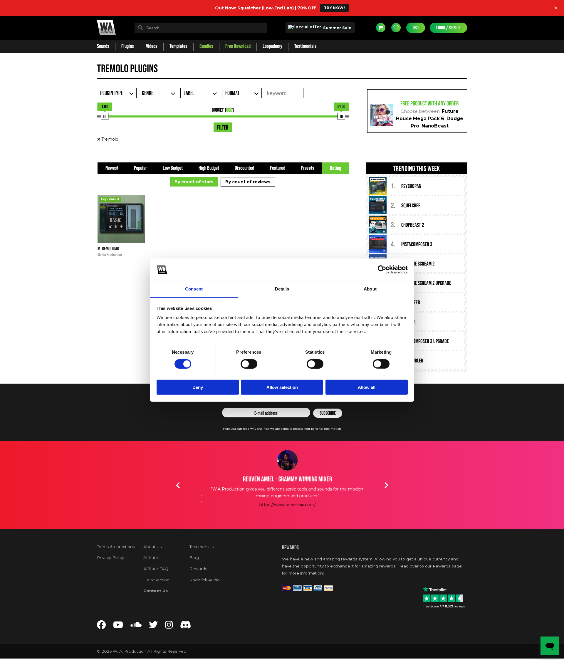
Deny (197, 387)
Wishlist (396, 27)
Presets (307, 168)
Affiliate (150, 557)
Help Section (156, 579)
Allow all (366, 387)
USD (416, 27)
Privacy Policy (110, 557)
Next (386, 485)
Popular (140, 168)
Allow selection (282, 387)
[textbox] (201, 28)
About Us (152, 546)
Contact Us (155, 590)
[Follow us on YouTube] (118, 626)
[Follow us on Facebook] (101, 626)
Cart (380, 27)
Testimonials (201, 546)
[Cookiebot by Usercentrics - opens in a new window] (382, 269)
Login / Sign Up (448, 27)
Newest (111, 168)
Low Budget (173, 168)
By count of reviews (247, 181)
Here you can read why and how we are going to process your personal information (282, 428)
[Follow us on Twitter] (153, 626)
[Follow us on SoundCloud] (136, 626)
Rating (335, 168)
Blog (194, 557)
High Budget (209, 168)
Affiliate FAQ (155, 568)
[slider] (104, 116)
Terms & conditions (116, 546)
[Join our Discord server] (185, 626)
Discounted (244, 168)
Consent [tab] (194, 288)
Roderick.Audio (204, 579)
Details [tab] (282, 288)
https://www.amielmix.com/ (282, 504)
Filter (222, 128)
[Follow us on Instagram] (169, 626)
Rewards (198, 568)
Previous (178, 485)
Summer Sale (336, 27)
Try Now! (334, 8)
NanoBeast (435, 126)
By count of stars (193, 181)
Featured (277, 168)
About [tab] (370, 288)
